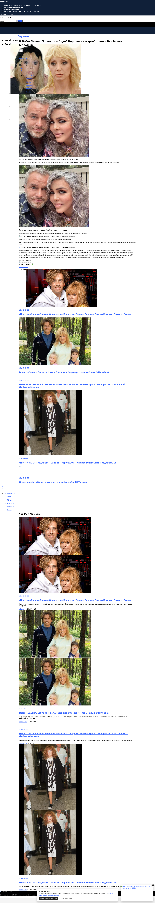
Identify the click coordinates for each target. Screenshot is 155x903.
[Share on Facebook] (79, 486)
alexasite (23, 58)
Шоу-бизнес (12, 43)
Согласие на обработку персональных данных (24, 11)
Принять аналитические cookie (48, 898)
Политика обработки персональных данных (22, 5)
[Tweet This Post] (79, 488)
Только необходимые (66, 898)
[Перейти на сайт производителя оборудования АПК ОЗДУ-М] (137, 893)
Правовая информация (13, 7)
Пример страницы (11, 9)
